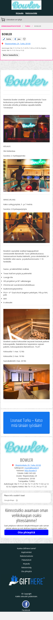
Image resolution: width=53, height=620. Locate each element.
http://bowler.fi (31, 470)
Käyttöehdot (26, 552)
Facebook (26, 610)
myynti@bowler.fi (31, 468)
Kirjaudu (19, 13)
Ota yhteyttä (26, 532)
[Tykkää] (24, 39)
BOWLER (37, 26)
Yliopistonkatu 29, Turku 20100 (17, 43)
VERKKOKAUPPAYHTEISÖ (11, 26)
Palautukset (26, 560)
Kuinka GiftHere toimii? (26, 548)
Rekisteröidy (31, 13)
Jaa (18, 39)
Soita (8, 39)
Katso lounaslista (10, 55)
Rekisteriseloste (26, 556)
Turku (28, 26)
